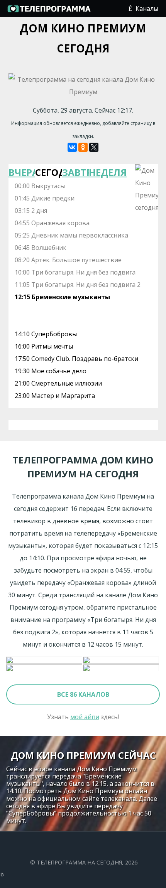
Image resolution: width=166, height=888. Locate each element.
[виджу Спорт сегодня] (44, 668)
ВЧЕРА (22, 172)
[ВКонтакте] (72, 147)
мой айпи (84, 717)
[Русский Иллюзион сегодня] (44, 660)
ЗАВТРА (75, 172)
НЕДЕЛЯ (102, 172)
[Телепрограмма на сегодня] (48, 11)
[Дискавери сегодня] (121, 660)
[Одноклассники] (83, 147)
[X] (93, 147)
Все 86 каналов (83, 694)
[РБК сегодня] (121, 668)
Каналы (147, 8)
